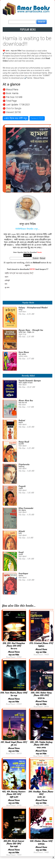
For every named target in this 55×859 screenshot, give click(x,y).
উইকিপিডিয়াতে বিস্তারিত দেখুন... (27, 229)
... (34, 606)
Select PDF (37, 118)
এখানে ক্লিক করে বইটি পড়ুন (15, 118)
